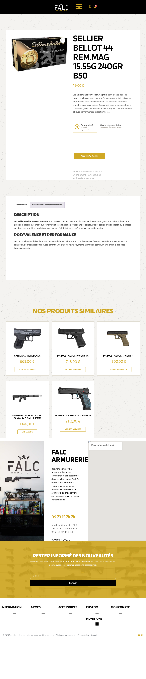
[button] (62, 40)
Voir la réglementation (111, 125)
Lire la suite (27, 432)
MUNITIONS (94, 618)
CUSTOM (92, 607)
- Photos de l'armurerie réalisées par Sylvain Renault (76, 635)
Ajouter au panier (89, 156)
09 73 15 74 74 (63, 516)
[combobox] (83, 7)
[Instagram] (142, 635)
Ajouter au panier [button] (27, 369)
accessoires (67, 607)
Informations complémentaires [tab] (47, 204)
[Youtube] (139, 635)
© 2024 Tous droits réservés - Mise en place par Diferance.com (28, 635)
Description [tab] (21, 204)
